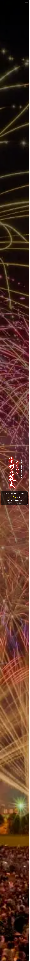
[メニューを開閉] (26, 3)
